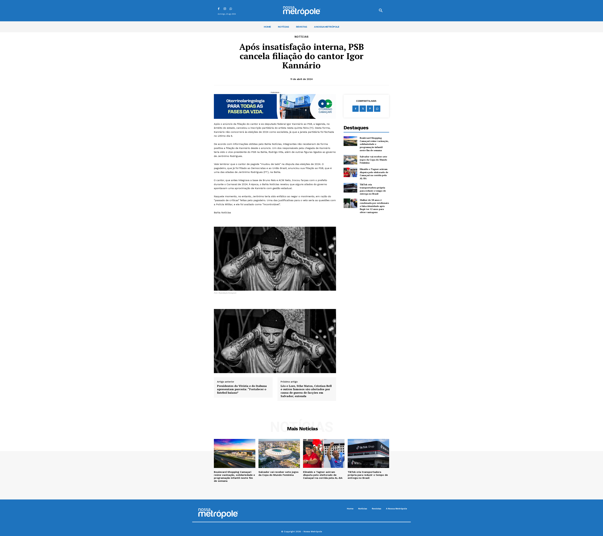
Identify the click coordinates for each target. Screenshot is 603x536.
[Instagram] (225, 9)
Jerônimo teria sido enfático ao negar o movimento (283, 196)
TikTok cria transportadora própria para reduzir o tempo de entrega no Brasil (373, 189)
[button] (380, 10)
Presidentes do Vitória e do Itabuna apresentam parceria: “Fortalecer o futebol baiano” (242, 389)
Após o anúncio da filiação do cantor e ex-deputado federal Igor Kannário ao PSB (263, 123)
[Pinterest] (370, 109)
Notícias (302, 36)
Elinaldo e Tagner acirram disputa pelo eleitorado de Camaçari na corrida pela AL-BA (374, 174)
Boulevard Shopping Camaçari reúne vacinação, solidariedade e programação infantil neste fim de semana (374, 144)
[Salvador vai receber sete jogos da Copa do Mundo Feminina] (350, 159)
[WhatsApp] (231, 9)
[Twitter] (363, 109)
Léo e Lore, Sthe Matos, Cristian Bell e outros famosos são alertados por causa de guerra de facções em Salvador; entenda (306, 391)
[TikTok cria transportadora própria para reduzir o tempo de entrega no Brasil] (350, 188)
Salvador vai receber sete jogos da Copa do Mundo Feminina (373, 159)
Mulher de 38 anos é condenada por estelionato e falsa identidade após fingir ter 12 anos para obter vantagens (374, 206)
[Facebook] (218, 9)
